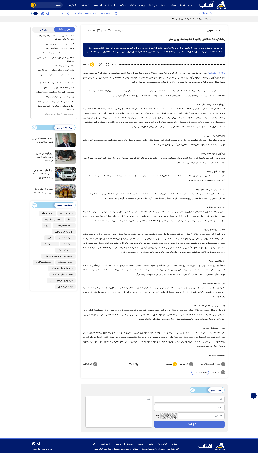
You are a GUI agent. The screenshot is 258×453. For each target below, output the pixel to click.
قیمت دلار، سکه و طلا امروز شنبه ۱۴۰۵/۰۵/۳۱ (43, 191)
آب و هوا (118, 444)
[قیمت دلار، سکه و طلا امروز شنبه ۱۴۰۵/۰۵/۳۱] (64, 190)
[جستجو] (33, 5)
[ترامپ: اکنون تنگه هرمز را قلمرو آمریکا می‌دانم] (64, 140)
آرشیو (151, 444)
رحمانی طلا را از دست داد (63, 65)
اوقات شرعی (105, 444)
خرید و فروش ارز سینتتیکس (62, 268)
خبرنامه (141, 444)
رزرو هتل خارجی (50, 243)
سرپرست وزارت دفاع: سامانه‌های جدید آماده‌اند (55, 92)
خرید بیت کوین (66, 213)
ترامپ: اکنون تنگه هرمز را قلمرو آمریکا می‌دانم (42, 140)
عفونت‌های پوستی (200, 372)
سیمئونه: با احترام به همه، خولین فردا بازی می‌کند (56, 76)
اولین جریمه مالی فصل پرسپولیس (60, 43)
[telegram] (47, 13)
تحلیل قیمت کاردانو (43, 262)
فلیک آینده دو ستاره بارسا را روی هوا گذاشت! (56, 70)
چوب (46, 225)
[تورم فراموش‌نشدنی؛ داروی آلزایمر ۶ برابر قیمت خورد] (64, 157)
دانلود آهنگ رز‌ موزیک (64, 225)
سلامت (218, 30)
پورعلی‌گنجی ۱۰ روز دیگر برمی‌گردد (60, 96)
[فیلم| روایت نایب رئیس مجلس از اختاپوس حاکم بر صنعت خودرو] (64, 174)
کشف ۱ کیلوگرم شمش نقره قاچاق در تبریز (57, 83)
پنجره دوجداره (47, 213)
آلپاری (49, 237)
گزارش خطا (184, 364)
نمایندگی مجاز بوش (53, 219)
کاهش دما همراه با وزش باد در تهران (59, 87)
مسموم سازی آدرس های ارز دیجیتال (58, 256)
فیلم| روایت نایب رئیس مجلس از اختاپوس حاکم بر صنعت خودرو (42, 174)
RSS (93, 444)
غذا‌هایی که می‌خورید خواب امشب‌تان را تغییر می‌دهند (55, 59)
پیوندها (130, 444)
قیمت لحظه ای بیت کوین (62, 274)
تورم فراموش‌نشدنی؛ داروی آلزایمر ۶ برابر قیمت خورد (44, 157)
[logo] (213, 4)
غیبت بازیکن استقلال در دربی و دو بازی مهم (56, 101)
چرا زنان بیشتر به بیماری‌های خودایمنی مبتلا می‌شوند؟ (56, 108)
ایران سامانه (36, 449)
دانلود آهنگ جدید (65, 237)
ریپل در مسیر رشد (65, 262)
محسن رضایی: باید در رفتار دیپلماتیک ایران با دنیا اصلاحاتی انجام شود (55, 37)
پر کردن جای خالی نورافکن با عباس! (59, 48)
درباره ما (175, 444)
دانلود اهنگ (68, 243)
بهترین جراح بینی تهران (63, 231)
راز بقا (70, 219)
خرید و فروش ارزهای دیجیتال (61, 280)
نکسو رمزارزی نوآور (65, 250)
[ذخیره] (137, 364)
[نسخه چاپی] (130, 364)
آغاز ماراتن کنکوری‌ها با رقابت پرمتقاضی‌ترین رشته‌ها (192, 18)
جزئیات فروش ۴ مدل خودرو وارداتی (59, 114)
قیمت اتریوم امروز (65, 286)
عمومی (210, 30)
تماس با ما (162, 444)
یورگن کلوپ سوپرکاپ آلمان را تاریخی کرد (58, 53)
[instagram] (42, 13)
